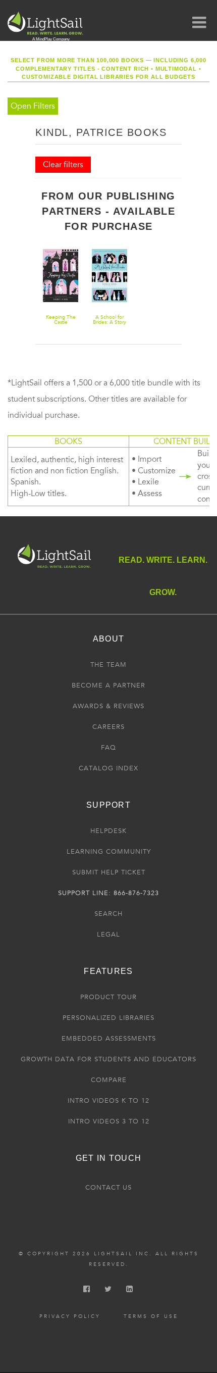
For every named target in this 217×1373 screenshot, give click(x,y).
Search (108, 914)
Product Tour (108, 997)
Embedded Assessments (109, 1039)
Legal (108, 934)
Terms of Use (151, 1316)
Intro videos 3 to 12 (108, 1121)
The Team (108, 665)
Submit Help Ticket (108, 872)
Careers (108, 727)
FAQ (108, 748)
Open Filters (33, 106)
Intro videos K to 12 (108, 1101)
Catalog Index (108, 768)
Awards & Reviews (108, 706)
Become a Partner (108, 685)
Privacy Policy (69, 1316)
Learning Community (109, 852)
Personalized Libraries (108, 1018)
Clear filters (63, 165)
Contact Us (108, 1188)
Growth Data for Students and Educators (108, 1059)
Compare (109, 1080)
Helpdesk (108, 831)
